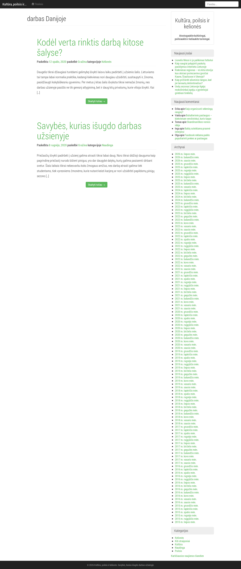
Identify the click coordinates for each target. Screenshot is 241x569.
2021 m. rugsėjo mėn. (186, 282)
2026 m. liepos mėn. (185, 154)
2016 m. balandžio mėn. (187, 492)
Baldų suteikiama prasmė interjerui (192, 130)
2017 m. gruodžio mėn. (187, 426)
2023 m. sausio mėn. (185, 229)
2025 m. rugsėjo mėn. (186, 170)
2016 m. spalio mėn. (185, 472)
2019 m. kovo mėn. (184, 380)
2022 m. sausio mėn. (185, 269)
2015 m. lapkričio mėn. (186, 509)
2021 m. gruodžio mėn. (187, 272)
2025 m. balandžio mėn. (187, 183)
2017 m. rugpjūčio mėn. (187, 439)
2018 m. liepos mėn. (185, 403)
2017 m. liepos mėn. (185, 443)
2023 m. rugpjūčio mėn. (187, 209)
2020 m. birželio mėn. (186, 331)
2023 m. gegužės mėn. (186, 216)
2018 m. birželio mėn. (186, 407)
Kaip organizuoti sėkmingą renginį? (193, 110)
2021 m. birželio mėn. (186, 292)
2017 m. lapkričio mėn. (186, 430)
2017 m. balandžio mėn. (187, 453)
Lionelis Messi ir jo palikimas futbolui (194, 60)
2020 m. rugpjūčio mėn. (187, 324)
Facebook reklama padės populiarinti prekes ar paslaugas (192, 136)
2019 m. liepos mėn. (185, 367)
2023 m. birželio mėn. (186, 213)
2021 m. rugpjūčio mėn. (187, 285)
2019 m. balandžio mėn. (187, 377)
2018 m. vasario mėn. (186, 420)
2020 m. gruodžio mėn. (187, 311)
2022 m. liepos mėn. (185, 249)
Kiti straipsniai (182, 541)
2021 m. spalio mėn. (185, 278)
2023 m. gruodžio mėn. (187, 203)
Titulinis (38, 4)
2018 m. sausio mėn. (185, 423)
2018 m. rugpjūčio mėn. (187, 400)
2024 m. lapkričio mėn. (186, 190)
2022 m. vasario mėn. (186, 265)
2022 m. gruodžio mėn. (187, 232)
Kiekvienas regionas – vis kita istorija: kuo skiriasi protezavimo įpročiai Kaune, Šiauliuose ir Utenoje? (194, 73)
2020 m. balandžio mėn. (187, 338)
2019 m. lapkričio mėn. (186, 354)
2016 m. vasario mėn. (186, 499)
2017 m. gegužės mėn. (186, 449)
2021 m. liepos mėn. (185, 288)
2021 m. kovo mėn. (184, 301)
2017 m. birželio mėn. (186, 446)
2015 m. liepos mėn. (185, 522)
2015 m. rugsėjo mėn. (186, 515)
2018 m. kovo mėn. (184, 416)
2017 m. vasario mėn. (186, 459)
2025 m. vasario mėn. (186, 186)
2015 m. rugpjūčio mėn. (187, 518)
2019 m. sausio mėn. (185, 387)
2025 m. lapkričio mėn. (186, 167)
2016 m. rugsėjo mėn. (186, 476)
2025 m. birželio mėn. (186, 180)
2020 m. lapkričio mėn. (186, 315)
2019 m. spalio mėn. (185, 357)
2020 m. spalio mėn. (185, 318)
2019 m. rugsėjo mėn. (186, 361)
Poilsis (178, 551)
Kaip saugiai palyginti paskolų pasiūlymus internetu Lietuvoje (190, 65)
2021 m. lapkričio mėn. (186, 275)
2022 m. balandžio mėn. (187, 259)
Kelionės (106, 62)
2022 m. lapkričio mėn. (186, 236)
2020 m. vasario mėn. (186, 344)
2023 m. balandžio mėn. (187, 219)
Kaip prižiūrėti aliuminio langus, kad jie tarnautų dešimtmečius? (193, 81)
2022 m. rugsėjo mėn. (186, 242)
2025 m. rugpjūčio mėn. (187, 173)
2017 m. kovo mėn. (184, 456)
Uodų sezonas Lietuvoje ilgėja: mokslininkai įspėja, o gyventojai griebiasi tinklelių (191, 90)
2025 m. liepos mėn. (185, 177)
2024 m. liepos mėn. (185, 193)
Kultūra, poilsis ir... (14, 4)
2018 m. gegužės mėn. (186, 410)
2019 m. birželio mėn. (186, 370)
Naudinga (107, 145)
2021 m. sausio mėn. (185, 308)
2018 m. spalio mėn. (185, 393)
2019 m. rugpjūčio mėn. (187, 364)
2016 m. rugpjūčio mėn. (187, 479)
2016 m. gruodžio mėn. (187, 466)
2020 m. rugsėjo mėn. (186, 321)
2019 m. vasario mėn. (186, 384)
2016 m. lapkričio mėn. (186, 469)
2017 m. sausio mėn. (185, 462)
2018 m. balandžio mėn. (187, 413)
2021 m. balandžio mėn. (187, 298)
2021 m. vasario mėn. (186, 305)
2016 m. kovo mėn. (184, 495)
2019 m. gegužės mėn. (186, 374)
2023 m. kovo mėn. (184, 223)
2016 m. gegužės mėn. (186, 489)
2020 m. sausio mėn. (185, 347)
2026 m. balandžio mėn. (187, 157)
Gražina (82, 62)
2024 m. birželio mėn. (186, 196)
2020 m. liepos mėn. (185, 328)
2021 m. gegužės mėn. (186, 295)
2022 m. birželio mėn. (186, 252)
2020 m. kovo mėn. (184, 341)
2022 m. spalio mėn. (185, 239)
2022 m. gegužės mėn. (186, 255)
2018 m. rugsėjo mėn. (186, 397)
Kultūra (178, 544)
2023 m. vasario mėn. (186, 226)
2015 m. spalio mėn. (185, 512)
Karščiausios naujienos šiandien (187, 555)
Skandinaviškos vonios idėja (192, 123)
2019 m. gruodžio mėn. (187, 351)
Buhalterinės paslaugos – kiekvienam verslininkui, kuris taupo (193, 117)
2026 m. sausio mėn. (185, 160)
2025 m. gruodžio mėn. (187, 163)
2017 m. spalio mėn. (185, 433)
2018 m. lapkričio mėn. (186, 390)
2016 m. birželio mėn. (186, 486)
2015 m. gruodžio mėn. (187, 505)
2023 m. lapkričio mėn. (186, 206)
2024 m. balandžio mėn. (187, 200)
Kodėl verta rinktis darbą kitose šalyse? (90, 47)
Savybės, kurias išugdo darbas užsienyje (89, 130)
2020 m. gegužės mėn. (186, 334)
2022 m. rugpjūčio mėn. (187, 246)
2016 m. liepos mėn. (185, 482)
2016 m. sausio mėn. (185, 502)
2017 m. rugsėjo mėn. (186, 436)
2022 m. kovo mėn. (184, 262)
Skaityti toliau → (96, 101)
